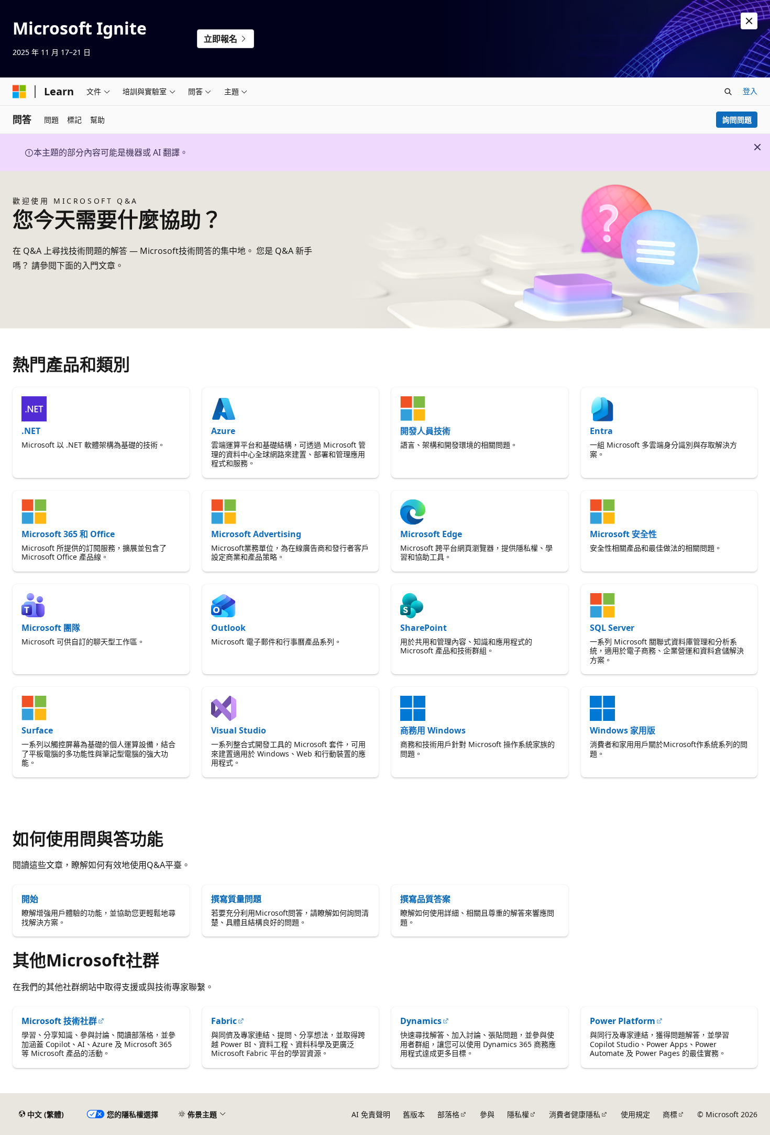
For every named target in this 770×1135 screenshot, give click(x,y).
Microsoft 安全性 (623, 534)
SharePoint (423, 627)
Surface (37, 730)
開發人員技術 (425, 431)
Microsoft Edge (431, 534)
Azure (223, 431)
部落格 (448, 1114)
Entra (601, 431)
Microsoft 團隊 (50, 627)
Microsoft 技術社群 (59, 1021)
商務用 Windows (433, 730)
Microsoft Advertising (256, 534)
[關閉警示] (749, 21)
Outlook (228, 627)
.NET (30, 431)
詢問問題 (737, 120)
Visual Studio (238, 730)
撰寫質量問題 (236, 899)
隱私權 (518, 1114)
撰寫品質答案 (425, 899)
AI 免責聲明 (370, 1114)
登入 (750, 91)
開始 (29, 899)
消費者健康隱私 (574, 1114)
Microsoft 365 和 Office (68, 534)
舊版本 (414, 1114)
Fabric (224, 1021)
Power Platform (622, 1021)
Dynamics (421, 1021)
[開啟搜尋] (728, 91)
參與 (487, 1114)
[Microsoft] (19, 91)
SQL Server (612, 627)
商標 (670, 1114)
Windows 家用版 (622, 730)
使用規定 (635, 1114)
